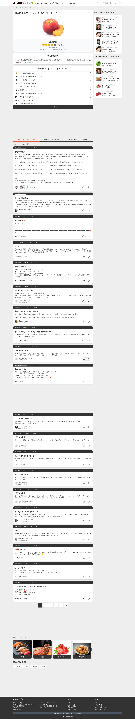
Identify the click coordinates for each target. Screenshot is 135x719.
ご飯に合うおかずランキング (110, 78)
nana (20, 300)
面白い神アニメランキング (110, 42)
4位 (19, 302)
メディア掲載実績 (18, 706)
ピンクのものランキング (21, 489)
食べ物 (18, 666)
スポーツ (63, 3)
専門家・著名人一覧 (100, 708)
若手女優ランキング (108, 49)
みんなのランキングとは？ (21, 702)
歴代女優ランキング (108, 19)
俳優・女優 (114, 18)
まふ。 (20, 426)
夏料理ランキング (19, 327)
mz (19, 482)
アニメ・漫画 (111, 40)
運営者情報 (43, 704)
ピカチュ (21, 321)
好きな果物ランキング (45, 49)
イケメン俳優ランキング (109, 27)
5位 (19, 189)
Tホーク (20, 501)
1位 (19, 211)
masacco (21, 520)
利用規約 (15, 708)
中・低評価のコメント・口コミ (79, 139)
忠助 (19, 209)
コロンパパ (21, 358)
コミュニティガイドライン (48, 702)
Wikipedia (30, 62)
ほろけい (21, 538)
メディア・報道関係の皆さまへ (49, 706)
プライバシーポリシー (46, 708)
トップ (15, 8)
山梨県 (35, 666)
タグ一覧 (97, 702)
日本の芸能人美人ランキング (110, 34)
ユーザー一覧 (98, 706)
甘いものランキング (20, 452)
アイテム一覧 (23, 8)
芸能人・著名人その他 (116, 32)
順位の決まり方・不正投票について (23, 704)
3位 (19, 428)
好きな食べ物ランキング (21, 365)
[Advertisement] (53, 123)
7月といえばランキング (20, 242)
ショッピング (45, 3)
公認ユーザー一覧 (100, 709)
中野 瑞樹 (21, 187)
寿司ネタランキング (108, 93)
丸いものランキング (20, 433)
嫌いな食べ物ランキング (109, 63)
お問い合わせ (17, 709)
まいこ (20, 445)
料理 (112, 62)
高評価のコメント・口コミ (53, 139)
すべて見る (53, 107)
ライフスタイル (71, 3)
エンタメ (37, 3)
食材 (26, 666)
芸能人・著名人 (54, 3)
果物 (43, 666)
